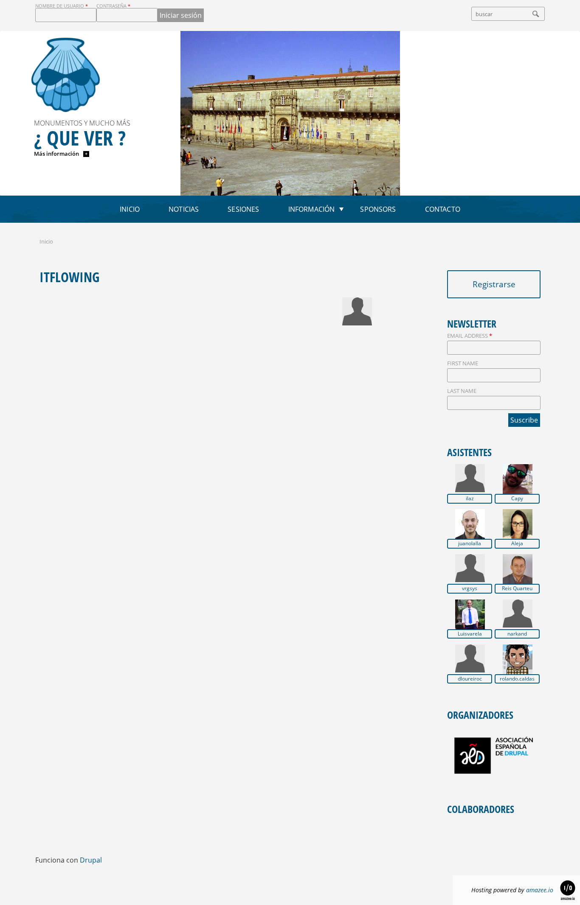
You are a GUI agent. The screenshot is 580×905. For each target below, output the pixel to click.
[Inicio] (65, 75)
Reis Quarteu (517, 588)
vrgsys (469, 588)
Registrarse (494, 284)
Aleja (517, 543)
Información (311, 209)
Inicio (130, 209)
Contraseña (113, 5)
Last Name (461, 391)
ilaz (470, 499)
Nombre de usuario (61, 5)
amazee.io (539, 890)
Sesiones (243, 209)
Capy (517, 499)
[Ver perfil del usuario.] (357, 323)
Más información (57, 153)
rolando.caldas (517, 679)
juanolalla (469, 543)
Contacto (442, 209)
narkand (517, 634)
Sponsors (378, 209)
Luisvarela (470, 634)
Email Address (469, 335)
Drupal (91, 860)
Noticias (184, 209)
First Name (462, 363)
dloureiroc (470, 679)
